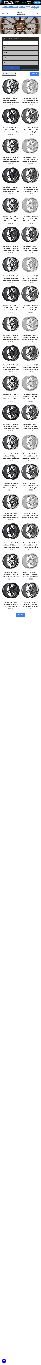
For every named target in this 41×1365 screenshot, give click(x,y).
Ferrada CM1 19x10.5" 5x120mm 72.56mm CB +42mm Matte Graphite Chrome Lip (30, 368)
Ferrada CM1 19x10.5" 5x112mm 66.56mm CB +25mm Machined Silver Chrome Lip (30, 101)
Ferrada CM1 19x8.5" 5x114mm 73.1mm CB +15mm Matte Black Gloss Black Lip (11, 605)
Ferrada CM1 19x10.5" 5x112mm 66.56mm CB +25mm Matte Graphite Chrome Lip (30, 131)
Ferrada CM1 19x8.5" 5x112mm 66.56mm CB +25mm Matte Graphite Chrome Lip (30, 487)
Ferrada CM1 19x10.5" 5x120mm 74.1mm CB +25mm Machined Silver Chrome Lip (30, 398)
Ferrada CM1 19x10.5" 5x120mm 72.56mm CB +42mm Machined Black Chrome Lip (11, 338)
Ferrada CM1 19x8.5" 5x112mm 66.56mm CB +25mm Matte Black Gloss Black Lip (10, 487)
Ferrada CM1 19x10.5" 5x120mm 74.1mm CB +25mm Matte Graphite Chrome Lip (30, 427)
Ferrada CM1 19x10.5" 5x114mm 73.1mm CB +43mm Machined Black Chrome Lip (11, 279)
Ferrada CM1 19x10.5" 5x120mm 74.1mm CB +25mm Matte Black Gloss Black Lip (10, 427)
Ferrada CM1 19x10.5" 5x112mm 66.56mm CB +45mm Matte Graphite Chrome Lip (30, 190)
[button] (4, 1361)
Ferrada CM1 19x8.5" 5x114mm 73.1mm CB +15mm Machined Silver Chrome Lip (30, 575)
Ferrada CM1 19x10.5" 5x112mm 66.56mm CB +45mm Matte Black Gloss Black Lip (10, 190)
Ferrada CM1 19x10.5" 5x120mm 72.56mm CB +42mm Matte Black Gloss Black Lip (10, 368)
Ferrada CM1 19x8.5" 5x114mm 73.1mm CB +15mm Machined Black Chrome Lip (11, 575)
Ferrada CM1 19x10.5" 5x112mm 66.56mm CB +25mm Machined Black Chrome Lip (11, 101)
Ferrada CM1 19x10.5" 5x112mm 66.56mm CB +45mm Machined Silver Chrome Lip (30, 160)
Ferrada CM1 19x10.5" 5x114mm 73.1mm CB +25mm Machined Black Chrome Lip (11, 220)
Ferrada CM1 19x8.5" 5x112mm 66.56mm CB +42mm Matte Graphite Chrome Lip (30, 546)
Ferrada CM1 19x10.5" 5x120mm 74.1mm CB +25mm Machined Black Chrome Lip (11, 398)
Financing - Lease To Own (10, 7)
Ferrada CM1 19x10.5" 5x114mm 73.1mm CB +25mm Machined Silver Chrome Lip (30, 220)
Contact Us (22, 7)
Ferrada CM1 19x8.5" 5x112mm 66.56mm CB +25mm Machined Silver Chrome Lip (30, 457)
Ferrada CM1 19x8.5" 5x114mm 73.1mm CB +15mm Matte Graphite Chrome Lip (30, 605)
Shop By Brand (35, 9)
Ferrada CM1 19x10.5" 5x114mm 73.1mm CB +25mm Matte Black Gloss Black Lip (10, 249)
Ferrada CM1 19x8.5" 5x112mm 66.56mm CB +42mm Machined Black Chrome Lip (11, 516)
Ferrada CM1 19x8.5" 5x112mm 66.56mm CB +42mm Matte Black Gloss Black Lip (10, 546)
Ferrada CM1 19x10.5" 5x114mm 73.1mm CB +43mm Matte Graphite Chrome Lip (30, 309)
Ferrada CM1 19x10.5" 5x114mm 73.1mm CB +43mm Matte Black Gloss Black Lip (10, 309)
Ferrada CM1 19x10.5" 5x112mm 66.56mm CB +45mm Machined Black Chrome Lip (11, 160)
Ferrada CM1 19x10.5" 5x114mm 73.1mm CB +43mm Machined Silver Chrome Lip (30, 279)
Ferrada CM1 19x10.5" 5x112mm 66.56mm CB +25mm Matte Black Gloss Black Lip (10, 131)
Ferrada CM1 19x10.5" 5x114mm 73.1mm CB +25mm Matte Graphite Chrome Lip (30, 249)
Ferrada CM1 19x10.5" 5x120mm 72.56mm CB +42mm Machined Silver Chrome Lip (30, 338)
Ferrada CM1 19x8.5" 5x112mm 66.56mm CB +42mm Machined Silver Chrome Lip (30, 516)
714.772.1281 (35, 7)
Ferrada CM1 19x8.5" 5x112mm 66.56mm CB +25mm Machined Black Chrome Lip (11, 457)
